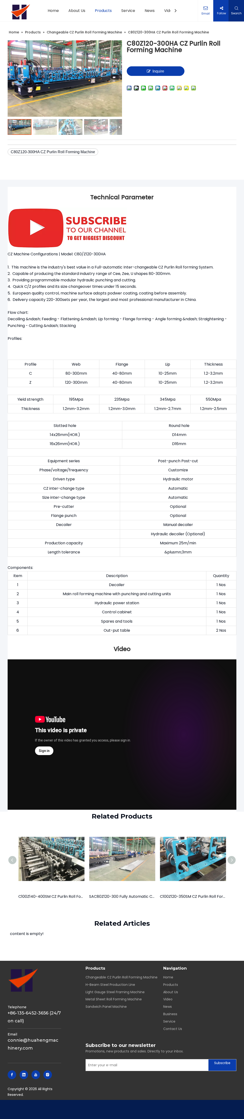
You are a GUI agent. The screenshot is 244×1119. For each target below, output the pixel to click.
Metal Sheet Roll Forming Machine (114, 999)
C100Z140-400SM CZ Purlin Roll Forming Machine (51, 896)
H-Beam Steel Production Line (110, 984)
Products (170, 984)
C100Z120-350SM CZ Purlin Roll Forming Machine (193, 896)
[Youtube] (35, 1074)
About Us (170, 992)
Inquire (158, 71)
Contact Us (172, 1028)
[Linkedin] (24, 1074)
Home (168, 977)
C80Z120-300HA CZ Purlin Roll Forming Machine (53, 152)
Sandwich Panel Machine (106, 1006)
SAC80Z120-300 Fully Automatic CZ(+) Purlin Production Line (122, 896)
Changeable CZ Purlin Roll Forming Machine (122, 977)
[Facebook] (12, 1074)
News (167, 1006)
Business (170, 1014)
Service (169, 1021)
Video (168, 999)
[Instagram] (47, 1074)
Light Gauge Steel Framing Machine (115, 992)
